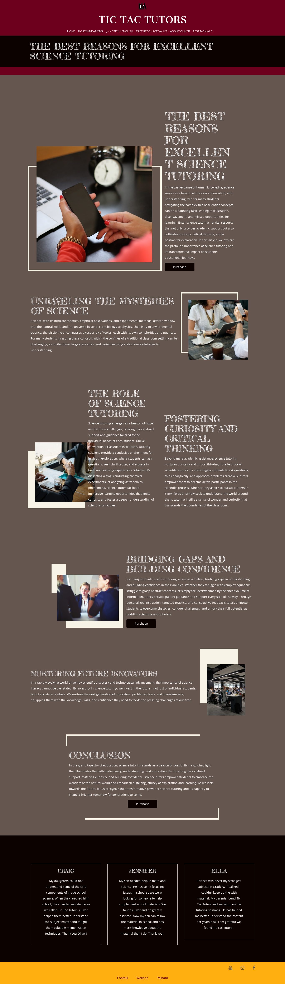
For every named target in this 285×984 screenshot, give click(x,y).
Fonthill (122, 978)
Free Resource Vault (151, 31)
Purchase (179, 267)
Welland (142, 978)
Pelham (162, 978)
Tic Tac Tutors (142, 20)
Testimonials (202, 31)
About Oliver (180, 31)
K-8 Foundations (90, 31)
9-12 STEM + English (119, 31)
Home (71, 31)
